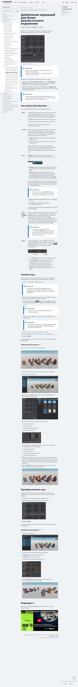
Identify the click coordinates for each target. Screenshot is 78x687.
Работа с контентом (7, 103)
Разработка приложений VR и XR (10, 101)
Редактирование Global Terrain (12, 77)
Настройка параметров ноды (10, 50)
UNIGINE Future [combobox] (6, 7)
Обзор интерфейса (8, 24)
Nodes (23, 466)
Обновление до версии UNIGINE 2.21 (11, 106)
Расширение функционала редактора (11, 87)
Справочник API (6, 99)
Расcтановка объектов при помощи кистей (12, 84)
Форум (15, 2)
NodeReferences (34, 214)
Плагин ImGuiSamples (9, 91)
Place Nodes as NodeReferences (37, 457)
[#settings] (48, 105)
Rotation (44, 500)
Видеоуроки (5, 17)
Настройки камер (8, 58)
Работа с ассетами (8, 26)
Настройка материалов (9, 52)
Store (43, 2)
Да (66, 684)
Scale (48, 500)
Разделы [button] (65, 7)
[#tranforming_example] (40, 530)
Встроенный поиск (8, 29)
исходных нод (44, 114)
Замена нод (64, 10)
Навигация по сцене (8, 38)
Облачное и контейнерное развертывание (11, 105)
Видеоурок (64, 14)
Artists (23, 27)
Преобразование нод (66, 12)
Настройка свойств (8, 55)
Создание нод (7, 40)
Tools (40, 27)
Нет (72, 684)
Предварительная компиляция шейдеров (11, 53)
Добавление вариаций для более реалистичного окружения (12, 72)
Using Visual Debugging (9, 60)
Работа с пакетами (8, 31)
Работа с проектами (8, 34)
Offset (40, 500)
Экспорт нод (7, 46)
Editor (28, 27)
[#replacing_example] (40, 345)
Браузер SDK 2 (6, 21)
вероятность (29, 332)
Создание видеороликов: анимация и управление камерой (12, 69)
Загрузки (37, 2)
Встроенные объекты (7, 94)
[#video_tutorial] (34, 603)
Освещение (6, 57)
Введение (5, 14)
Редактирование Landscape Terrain (12, 79)
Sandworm (6, 65)
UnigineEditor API (7, 89)
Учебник (31, 2)
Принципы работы (7, 19)
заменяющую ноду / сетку (42, 243)
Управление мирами (8, 36)
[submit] (17, 11)
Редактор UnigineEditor (8, 22)
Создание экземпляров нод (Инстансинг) (11, 48)
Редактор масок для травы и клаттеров (12, 82)
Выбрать (24, 374)
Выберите (24, 282)
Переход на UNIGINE (7, 16)
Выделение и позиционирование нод (11, 41)
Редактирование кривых (9, 64)
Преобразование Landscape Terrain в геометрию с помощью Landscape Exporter (12, 75)
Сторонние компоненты (8, 110)
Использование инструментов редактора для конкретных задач (11, 67)
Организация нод (8, 43)
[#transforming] (46, 489)
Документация (22, 2)
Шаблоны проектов (7, 96)
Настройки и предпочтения (10, 33)
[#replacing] (35, 274)
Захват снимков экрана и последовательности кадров (12, 70)
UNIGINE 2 (34, 27)
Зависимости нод (8, 45)
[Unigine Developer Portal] (7, 2)
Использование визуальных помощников (11, 62)
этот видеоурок (35, 74)
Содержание (5, 111)
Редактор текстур (9, 86)
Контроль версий (8, 28)
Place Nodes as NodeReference (38, 334)
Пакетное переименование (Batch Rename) (12, 81)
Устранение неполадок (8, 108)
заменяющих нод (49, 212)
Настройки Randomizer (67, 9)
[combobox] (68, 2)
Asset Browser (42, 316)
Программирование (7, 98)
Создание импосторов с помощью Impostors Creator (12, 74)
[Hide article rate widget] (75, 681)
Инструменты (6, 93)
